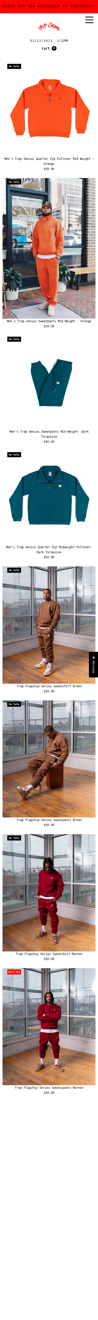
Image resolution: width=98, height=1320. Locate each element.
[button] (49, 48)
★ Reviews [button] (93, 664)
